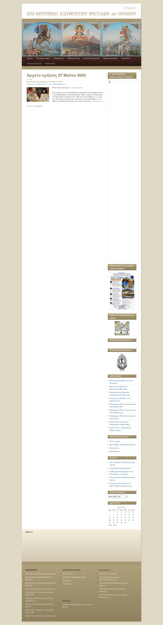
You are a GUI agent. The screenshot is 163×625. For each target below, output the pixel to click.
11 (129, 515)
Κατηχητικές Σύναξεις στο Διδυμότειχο (40, 589)
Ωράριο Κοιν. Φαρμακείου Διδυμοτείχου (40, 616)
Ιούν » (115, 525)
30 (121, 522)
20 (109, 520)
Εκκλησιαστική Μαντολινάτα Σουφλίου (40, 574)
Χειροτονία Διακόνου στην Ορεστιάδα (44, 81)
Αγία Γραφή (115, 441)
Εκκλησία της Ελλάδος (108, 574)
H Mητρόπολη (59, 58)
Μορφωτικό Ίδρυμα (110, 58)
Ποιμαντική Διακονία (92, 58)
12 (133, 515)
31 (125, 522)
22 (117, 520)
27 (109, 522)
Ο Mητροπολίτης (74, 58)
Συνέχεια (99, 101)
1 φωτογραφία (76, 87)
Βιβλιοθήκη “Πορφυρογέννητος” (123, 444)
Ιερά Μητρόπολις (59, 84)
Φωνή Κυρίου (115, 451)
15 (117, 517)
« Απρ (110, 525)
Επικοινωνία (50, 63)
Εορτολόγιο (114, 448)
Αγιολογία (126, 58)
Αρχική (29, 58)
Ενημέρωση (39, 106)
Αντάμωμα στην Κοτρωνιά (120, 468)
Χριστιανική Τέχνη (34, 63)
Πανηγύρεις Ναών (43, 58)
